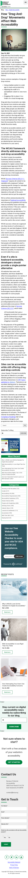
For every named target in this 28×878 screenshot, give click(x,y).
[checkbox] (5, 836)
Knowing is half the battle (10, 488)
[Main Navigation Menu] (25, 2)
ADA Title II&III (8, 515)
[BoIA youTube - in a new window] (21, 857)
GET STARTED (14, 762)
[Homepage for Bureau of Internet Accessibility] (6, 4)
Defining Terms (8, 505)
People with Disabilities (10, 503)
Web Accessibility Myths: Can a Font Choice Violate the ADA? (12, 473)
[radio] (4, 836)
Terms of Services (14, 867)
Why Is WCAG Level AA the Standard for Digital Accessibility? (13, 461)
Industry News (7, 508)
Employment (6, 518)
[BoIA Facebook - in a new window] (7, 857)
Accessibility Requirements (11, 496)
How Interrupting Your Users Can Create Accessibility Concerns (13, 469)
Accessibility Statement (14, 862)
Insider (5, 491)
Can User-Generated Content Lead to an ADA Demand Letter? (13, 477)
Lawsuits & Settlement (10, 510)
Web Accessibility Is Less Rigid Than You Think (13, 465)
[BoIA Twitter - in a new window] (12, 857)
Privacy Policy (14, 865)
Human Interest (8, 501)
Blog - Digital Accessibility (12, 10)
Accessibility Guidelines (10, 498)
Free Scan (19, 556)
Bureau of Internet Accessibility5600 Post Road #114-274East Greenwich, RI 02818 (15, 784)
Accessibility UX (8, 493)
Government (7, 513)
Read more (7, 612)
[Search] (25, 425)
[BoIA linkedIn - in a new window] (16, 857)
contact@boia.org (12, 792)
